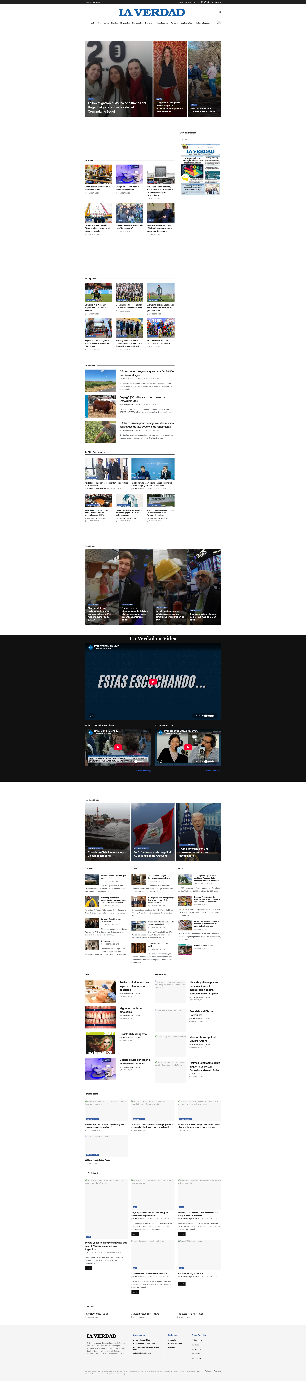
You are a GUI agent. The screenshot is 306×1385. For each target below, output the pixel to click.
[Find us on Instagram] (205, 2)
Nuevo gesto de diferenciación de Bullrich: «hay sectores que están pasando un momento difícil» (135, 614)
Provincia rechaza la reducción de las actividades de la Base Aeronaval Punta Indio (160, 512)
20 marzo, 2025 (92, 1163)
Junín (106, 22)
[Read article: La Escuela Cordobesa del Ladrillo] (138, 948)
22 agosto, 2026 (154, 199)
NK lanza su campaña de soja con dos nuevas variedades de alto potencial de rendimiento (147, 425)
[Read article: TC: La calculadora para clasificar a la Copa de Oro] (161, 328)
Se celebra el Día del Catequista (201, 1013)
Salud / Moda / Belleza (142, 1353)
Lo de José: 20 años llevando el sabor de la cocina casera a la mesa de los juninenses (206, 923)
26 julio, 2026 (160, 1277)
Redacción (88, 2)
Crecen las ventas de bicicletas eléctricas (149, 1273)
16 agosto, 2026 (108, 924)
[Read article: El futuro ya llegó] (92, 945)
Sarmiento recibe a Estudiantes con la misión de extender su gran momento (160, 307)
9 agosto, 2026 (155, 905)
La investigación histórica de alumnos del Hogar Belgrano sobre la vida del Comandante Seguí (117, 107)
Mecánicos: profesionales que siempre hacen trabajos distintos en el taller (198, 1214)
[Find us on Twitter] (202, 2)
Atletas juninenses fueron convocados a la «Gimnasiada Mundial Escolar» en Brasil (129, 343)
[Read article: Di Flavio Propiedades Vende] (106, 1146)
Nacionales (149, 22)
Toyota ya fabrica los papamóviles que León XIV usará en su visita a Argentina (106, 1246)
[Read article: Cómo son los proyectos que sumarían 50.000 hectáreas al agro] (100, 381)
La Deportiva (96, 22)
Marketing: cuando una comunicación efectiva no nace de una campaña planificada (113, 899)
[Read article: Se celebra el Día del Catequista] (170, 1020)
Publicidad (96, 2)
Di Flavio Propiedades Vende (97, 1160)
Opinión (171, 1347)
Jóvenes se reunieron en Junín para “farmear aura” (129, 226)
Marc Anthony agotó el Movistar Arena (202, 1039)
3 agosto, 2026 (201, 905)
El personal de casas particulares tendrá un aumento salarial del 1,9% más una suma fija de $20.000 (100, 614)
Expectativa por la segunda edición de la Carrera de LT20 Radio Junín (97, 343)
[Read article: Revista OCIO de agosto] (185, 949)
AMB (88, 1237)
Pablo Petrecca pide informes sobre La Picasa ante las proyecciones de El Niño (96, 512)
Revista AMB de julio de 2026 (190, 1273)
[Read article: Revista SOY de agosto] (100, 1043)
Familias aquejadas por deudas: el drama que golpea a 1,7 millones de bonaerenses (129, 512)
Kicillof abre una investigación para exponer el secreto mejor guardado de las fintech (151, 484)
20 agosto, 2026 (187, 861)
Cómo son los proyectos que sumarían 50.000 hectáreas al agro (147, 373)
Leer (89, 1268)
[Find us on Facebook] (198, 2)
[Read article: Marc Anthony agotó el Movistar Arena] (170, 1046)
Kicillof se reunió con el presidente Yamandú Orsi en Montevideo (106, 484)
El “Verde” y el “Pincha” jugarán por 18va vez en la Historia (96, 307)
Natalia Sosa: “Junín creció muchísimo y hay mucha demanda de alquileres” (104, 1125)
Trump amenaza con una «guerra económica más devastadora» (193, 852)
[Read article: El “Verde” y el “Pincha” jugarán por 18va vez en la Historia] (98, 292)
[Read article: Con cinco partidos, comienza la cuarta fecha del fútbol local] (129, 292)
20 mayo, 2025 (185, 1130)
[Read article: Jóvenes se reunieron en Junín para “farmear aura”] (129, 213)
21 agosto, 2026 (149, 430)
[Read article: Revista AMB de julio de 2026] (199, 1255)
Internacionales (96, 848)
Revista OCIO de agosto (203, 945)
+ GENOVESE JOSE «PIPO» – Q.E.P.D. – (99, 1314)
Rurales (114, 22)
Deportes (91, 300)
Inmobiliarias (162, 22)
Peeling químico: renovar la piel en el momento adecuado (134, 986)
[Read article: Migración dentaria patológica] (100, 1017)
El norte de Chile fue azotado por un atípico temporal (107, 854)
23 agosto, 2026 (118, 116)
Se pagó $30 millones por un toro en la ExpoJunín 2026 (142, 399)
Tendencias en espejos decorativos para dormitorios (159, 876)
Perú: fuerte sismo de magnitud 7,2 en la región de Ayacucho (152, 854)
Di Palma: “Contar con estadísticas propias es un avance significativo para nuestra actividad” (152, 1125)
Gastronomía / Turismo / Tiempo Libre (146, 1348)
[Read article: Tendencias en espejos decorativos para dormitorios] (138, 879)
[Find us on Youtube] (208, 2)
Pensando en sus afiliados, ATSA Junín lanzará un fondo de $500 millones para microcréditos (160, 191)
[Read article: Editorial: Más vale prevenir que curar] (92, 879)
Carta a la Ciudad (175, 1343)
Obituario (174, 22)
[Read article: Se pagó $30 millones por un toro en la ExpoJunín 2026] (100, 406)
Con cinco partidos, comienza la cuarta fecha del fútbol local (129, 306)
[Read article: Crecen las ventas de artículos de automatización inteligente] (138, 926)
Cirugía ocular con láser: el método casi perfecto (127, 188)
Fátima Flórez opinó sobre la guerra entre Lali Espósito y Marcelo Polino (204, 1066)
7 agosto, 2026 (161, 1219)
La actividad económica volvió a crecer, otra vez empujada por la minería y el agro (170, 615)
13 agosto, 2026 (108, 944)
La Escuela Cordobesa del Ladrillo (158, 945)
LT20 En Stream (164, 725)
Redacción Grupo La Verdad (99, 116)
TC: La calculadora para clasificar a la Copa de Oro (158, 342)
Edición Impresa (203, 22)
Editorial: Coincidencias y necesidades (111, 920)
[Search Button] (220, 12)
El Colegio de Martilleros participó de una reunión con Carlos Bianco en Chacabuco (161, 899)
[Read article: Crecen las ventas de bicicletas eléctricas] (153, 1255)
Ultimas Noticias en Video (99, 725)
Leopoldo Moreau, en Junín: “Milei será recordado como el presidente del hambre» (160, 228)
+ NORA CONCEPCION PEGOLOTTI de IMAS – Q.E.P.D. (196, 1314)
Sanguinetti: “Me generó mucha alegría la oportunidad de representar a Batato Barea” (169, 107)
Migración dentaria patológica (131, 1010)
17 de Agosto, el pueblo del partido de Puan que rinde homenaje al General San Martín (206, 877)
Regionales (125, 22)
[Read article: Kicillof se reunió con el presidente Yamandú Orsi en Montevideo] (106, 469)
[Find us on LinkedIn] (212, 2)
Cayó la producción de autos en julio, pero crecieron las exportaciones (149, 1214)
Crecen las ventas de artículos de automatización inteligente (161, 923)
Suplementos (186, 22)
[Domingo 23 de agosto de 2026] (200, 195)
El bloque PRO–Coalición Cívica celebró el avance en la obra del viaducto (97, 228)
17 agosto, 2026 (202, 883)
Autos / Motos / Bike (141, 1340)
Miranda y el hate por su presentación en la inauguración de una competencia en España (203, 987)
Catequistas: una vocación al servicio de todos (97, 188)
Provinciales (137, 22)
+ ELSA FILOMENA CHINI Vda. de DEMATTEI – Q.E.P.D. (150, 1314)
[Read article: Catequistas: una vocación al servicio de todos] (98, 174)
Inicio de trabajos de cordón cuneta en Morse (203, 110)
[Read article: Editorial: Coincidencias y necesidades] (92, 923)
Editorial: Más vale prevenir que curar (113, 876)
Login (219, 2)
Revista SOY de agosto (133, 1034)
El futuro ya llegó (107, 941)
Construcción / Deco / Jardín (145, 1343)
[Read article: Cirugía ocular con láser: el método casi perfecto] (129, 174)
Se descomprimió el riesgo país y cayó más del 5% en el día (203, 616)
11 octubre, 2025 (93, 1130)
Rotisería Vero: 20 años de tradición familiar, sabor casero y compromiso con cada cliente (207, 899)
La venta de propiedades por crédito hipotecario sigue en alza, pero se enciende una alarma (199, 1125)
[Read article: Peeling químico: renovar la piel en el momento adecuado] (100, 991)
